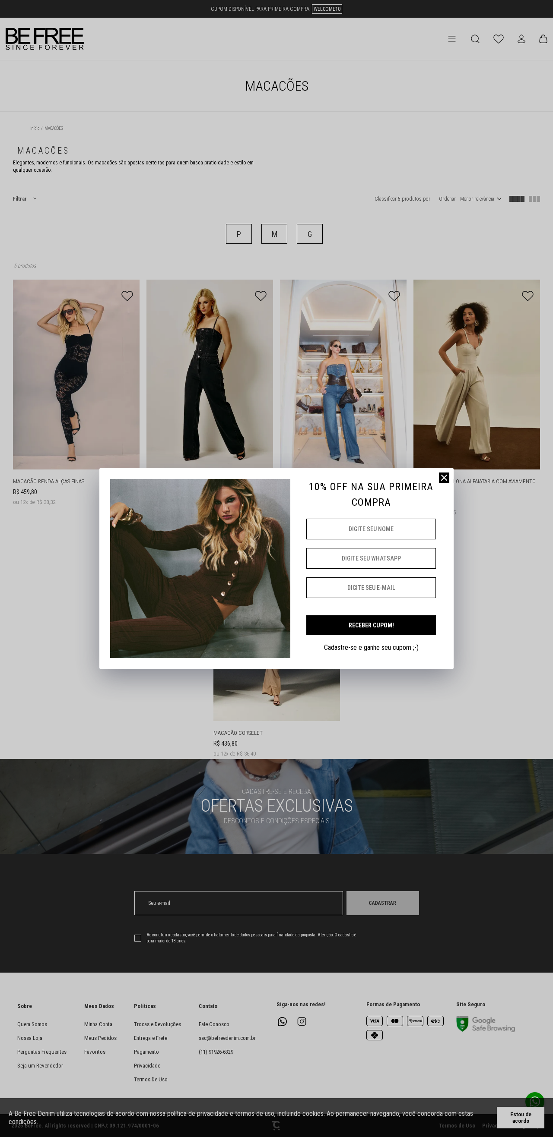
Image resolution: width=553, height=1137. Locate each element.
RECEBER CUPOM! (371, 625)
